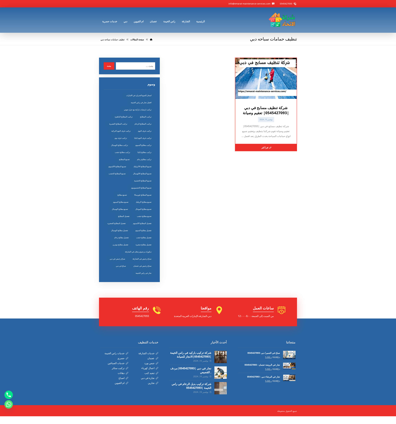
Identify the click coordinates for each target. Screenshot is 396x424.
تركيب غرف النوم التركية (121, 131)
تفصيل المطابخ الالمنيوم (142, 223)
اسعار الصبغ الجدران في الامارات (138, 95)
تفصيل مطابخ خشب (143, 237)
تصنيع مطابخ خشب (144, 216)
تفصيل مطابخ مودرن (120, 244)
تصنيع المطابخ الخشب (117, 173)
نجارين (151, 383)
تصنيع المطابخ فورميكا (142, 195)
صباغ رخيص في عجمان (142, 266)
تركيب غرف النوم (144, 131)
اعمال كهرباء (148, 368)
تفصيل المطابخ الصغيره (117, 223)
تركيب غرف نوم (121, 138)
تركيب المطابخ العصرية (118, 123)
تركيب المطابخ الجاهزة (124, 116)
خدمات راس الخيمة (115, 353)
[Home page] (151, 39)
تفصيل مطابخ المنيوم (143, 230)
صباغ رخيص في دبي (117, 258)
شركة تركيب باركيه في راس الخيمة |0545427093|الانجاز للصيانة (190, 354)
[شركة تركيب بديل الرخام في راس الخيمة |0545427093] (220, 388)
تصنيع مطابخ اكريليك (143, 202)
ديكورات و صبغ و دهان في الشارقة (138, 251)
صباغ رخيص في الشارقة (142, 258)
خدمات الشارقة (146, 353)
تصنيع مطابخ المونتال (143, 209)
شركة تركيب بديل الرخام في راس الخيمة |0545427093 (191, 386)
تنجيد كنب (149, 373)
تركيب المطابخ (145, 116)
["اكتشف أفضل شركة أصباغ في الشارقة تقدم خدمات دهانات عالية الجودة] (282, 20)
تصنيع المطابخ (124, 159)
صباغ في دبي (121, 266)
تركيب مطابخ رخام (144, 159)
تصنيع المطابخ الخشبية (142, 180)
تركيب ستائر (118, 368)
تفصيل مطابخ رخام (121, 237)
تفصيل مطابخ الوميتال (119, 230)
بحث (109, 65)
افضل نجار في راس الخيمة (141, 102)
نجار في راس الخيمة (143, 273)
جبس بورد (149, 363)
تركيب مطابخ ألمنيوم (143, 145)
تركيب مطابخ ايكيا (144, 152)
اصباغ (122, 378)
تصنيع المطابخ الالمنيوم (117, 166)
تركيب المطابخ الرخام (143, 123)
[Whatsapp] (8, 404)
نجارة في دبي (148, 378)
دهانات (121, 373)
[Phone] (8, 395)
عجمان (151, 358)
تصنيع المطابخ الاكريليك (142, 166)
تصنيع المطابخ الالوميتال (142, 173)
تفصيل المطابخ (123, 216)
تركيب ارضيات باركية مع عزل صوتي (137, 109)
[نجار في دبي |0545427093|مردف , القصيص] (220, 372)
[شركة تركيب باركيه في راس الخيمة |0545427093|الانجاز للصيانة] (220, 357)
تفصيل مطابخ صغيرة (143, 244)
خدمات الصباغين (116, 363)
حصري (121, 358)
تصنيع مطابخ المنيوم (120, 202)
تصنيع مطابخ (122, 195)
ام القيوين (120, 383)
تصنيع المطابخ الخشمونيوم (141, 187)
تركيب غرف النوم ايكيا (142, 138)
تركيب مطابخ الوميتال (119, 145)
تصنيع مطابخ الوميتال (120, 209)
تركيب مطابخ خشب (122, 152)
